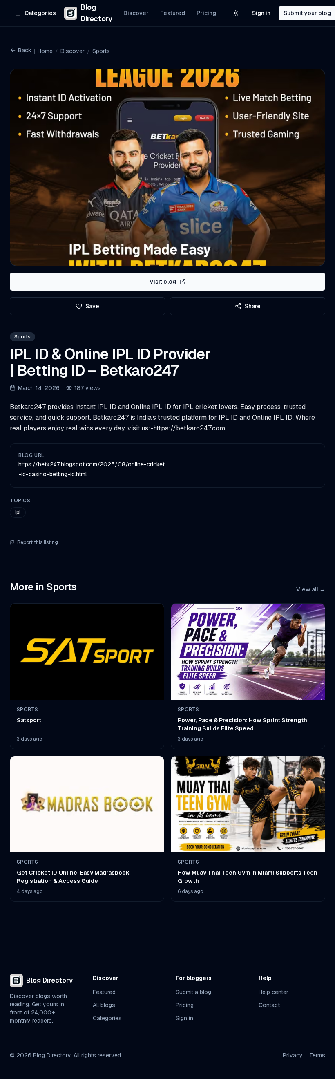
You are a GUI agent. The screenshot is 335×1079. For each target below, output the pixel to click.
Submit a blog (193, 992)
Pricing (206, 13)
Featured (172, 13)
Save (92, 306)
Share (253, 306)
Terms (317, 1055)
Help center (273, 992)
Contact (269, 1005)
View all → (310, 589)
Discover (136, 13)
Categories (107, 1018)
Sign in (261, 13)
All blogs (104, 1005)
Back (24, 50)
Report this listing (37, 542)
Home (45, 51)
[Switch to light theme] (236, 13)
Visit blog (163, 281)
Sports (101, 51)
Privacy (293, 1055)
